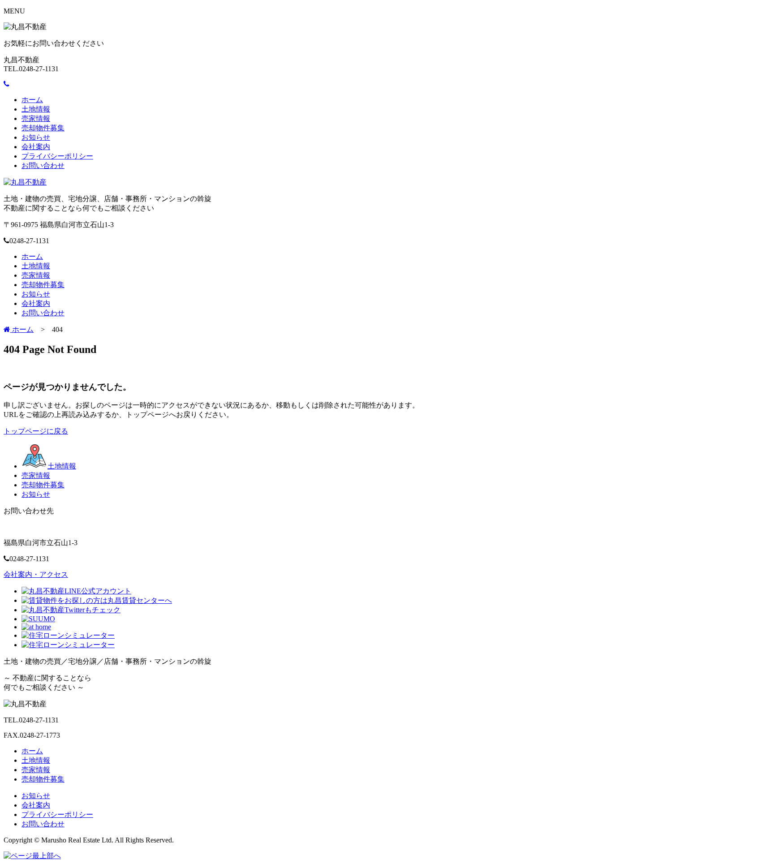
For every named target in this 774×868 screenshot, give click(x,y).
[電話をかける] (6, 84)
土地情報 (36, 109)
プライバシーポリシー (57, 156)
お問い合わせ (43, 165)
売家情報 (36, 118)
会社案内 (36, 146)
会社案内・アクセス (36, 574)
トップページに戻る (36, 431)
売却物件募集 (43, 128)
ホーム (32, 99)
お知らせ (36, 137)
